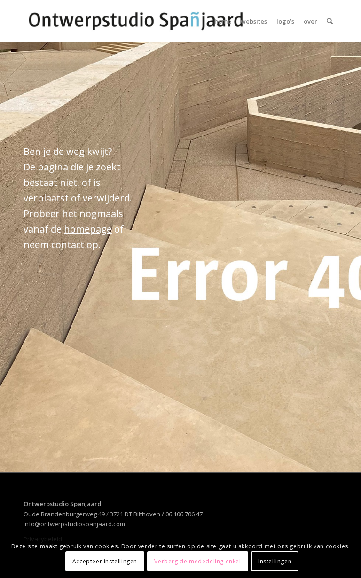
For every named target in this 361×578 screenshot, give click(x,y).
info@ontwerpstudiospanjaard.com (74, 524)
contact (67, 244)
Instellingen (274, 561)
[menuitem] (223, 21)
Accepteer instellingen (104, 561)
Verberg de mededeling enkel (197, 561)
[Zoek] (329, 21)
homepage (88, 229)
